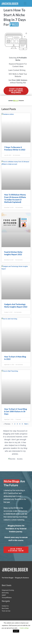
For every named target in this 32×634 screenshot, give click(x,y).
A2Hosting (5, 593)
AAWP (4, 595)
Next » (26, 424)
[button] (25, 3)
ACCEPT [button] (16, 631)
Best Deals (5, 608)
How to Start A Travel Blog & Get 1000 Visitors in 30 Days (15, 411)
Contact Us (5, 606)
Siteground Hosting (8, 590)
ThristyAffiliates (7, 597)
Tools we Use (6, 611)
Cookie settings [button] (24, 628)
